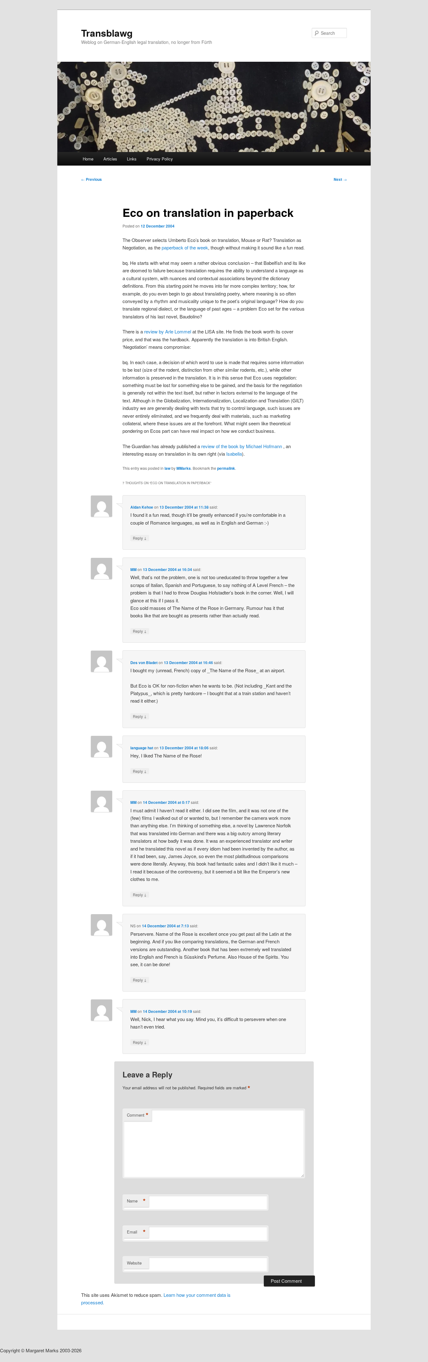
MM (133, 569)
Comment (138, 1115)
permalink (226, 468)
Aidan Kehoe (141, 507)
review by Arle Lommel (167, 331)
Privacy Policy (160, 159)
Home (88, 159)
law (167, 468)
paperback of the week (185, 247)
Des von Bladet (144, 662)
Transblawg (107, 32)
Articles (110, 159)
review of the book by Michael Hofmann (242, 446)
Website (134, 1263)
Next (340, 179)
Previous (91, 179)
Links (132, 159)
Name (136, 1201)
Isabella (234, 453)
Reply (140, 538)
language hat (141, 748)
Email (136, 1232)
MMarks (183, 468)
